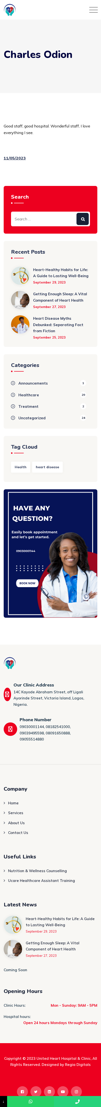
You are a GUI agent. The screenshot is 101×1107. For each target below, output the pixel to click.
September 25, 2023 (49, 337)
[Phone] (77, 1101)
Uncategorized (32, 418)
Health (20, 467)
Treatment (28, 406)
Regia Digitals (78, 1064)
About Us (16, 823)
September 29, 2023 (49, 282)
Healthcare (28, 395)
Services (15, 812)
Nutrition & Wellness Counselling (37, 870)
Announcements (33, 383)
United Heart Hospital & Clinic (64, 1058)
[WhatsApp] (30, 1101)
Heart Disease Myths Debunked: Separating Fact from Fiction (58, 324)
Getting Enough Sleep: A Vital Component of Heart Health (60, 297)
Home (13, 803)
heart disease (47, 467)
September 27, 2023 (49, 307)
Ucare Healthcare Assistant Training (41, 880)
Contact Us (18, 832)
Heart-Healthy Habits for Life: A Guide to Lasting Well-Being (60, 272)
